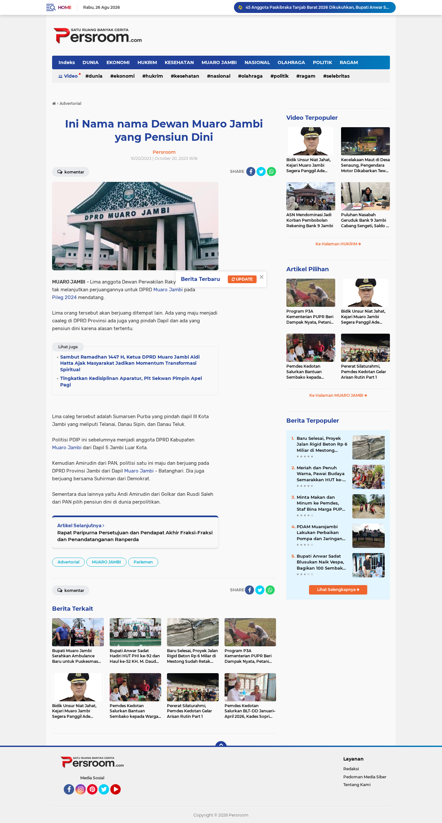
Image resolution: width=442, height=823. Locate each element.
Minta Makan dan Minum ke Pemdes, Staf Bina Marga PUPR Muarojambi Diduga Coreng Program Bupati (321, 503)
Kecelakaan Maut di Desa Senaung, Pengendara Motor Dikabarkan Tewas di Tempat (365, 165)
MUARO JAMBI (219, 62)
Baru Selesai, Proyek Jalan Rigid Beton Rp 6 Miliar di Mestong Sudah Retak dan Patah (322, 444)
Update (244, 279)
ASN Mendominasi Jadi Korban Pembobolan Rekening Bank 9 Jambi (309, 220)
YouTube (119, 797)
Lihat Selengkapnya (337, 589)
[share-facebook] (250, 171)
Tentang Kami (356, 784)
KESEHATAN (179, 62)
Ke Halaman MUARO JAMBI (336, 395)
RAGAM (349, 62)
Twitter (107, 797)
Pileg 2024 (64, 297)
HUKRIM (147, 62)
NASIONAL (257, 62)
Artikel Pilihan (307, 269)
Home (64, 7)
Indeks (67, 62)
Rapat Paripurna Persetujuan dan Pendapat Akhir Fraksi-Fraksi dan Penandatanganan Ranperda (135, 535)
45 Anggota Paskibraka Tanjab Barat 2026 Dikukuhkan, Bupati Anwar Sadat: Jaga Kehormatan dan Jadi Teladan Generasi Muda (318, 7)
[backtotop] (221, 747)
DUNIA (91, 62)
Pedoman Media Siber (364, 776)
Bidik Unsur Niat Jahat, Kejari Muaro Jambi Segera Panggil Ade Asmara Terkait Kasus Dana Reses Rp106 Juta (309, 165)
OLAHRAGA (291, 62)
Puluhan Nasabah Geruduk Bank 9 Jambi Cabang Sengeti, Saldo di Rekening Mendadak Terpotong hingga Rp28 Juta (365, 220)
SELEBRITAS (337, 76)
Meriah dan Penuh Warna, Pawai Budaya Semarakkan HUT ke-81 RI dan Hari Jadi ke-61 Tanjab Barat (322, 474)
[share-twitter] (261, 171)
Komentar (73, 172)
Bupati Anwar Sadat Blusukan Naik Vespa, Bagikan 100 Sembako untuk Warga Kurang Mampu (321, 562)
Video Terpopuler (312, 117)
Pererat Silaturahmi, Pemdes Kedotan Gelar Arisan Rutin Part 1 (363, 372)
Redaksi (351, 768)
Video (71, 76)
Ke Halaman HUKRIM (336, 243)
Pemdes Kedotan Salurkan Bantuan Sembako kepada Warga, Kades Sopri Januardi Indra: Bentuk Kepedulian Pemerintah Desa (309, 372)
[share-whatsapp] (271, 171)
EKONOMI (118, 62)
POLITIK (322, 62)
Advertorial (68, 562)
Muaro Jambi (168, 290)
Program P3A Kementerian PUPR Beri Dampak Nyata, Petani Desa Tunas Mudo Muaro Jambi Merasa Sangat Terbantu (310, 317)
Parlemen (143, 562)
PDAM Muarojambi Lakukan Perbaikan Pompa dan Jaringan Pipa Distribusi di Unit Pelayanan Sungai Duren (321, 532)
